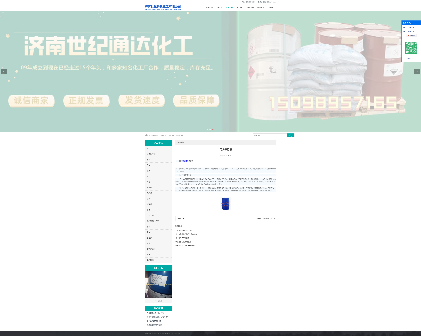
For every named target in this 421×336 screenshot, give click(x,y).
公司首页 (209, 8)
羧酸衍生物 (151, 154)
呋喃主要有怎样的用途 (154, 325)
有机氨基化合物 (153, 221)
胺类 (148, 182)
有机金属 (150, 215)
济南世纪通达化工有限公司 (169, 333)
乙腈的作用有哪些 (269, 218)
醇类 (148, 148)
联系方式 (260, 8)
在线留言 (271, 8)
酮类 (148, 210)
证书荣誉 (250, 8)
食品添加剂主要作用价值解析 (185, 246)
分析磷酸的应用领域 (154, 321)
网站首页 (163, 135)
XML (179, 333)
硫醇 (148, 243)
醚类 (148, 160)
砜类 (148, 232)
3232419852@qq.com (269, 2)
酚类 (148, 176)
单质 (148, 255)
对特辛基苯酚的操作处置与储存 (158, 317)
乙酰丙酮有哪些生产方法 (155, 313)
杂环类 (149, 188)
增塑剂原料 (151, 249)
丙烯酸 (184, 161)
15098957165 (250, 2)
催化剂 (149, 238)
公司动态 (229, 8)
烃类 (148, 165)
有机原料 (150, 260)
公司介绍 (219, 8)
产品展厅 (240, 8)
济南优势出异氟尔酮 (158, 301)
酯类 (148, 171)
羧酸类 (149, 204)
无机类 (149, 193)
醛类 (148, 199)
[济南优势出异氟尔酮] (158, 297)
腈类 (148, 227)
